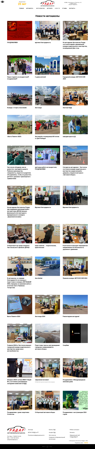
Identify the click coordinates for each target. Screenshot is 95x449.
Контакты (72, 432)
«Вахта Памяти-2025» (14, 136)
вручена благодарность (43, 42)
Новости (57, 8)
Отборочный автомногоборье (45, 412)
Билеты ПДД (52, 429)
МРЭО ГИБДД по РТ (33, 432)
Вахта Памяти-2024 (13, 316)
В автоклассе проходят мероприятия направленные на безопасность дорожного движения (75, 247)
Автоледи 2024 (40, 316)
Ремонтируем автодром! (71, 316)
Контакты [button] (72, 8)
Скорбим (66, 345)
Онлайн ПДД (52, 432)
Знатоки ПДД (67, 108)
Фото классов (40, 8)
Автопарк (49, 8)
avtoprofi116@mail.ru (73, 4)
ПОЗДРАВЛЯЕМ (12, 42)
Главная (21, 8)
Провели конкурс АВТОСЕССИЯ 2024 (75, 278)
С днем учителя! (40, 77)
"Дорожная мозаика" (42, 380)
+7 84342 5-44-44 (72, 3)
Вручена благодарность (43, 207)
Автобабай (38, 278)
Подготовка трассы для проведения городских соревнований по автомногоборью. (47, 347)
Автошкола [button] (29, 8)
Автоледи (38, 108)
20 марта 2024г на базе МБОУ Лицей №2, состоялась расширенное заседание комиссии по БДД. (19, 381)
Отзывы (64, 8)
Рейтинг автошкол (74, 429)
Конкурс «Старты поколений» (17, 108)
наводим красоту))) (69, 136)
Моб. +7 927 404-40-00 (13, 438)
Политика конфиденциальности (36, 435)
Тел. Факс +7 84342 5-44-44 (14, 436)
